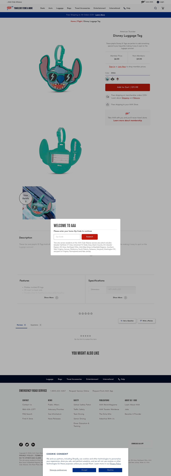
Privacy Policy (115, 464)
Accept (84, 470)
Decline (110, 470)
